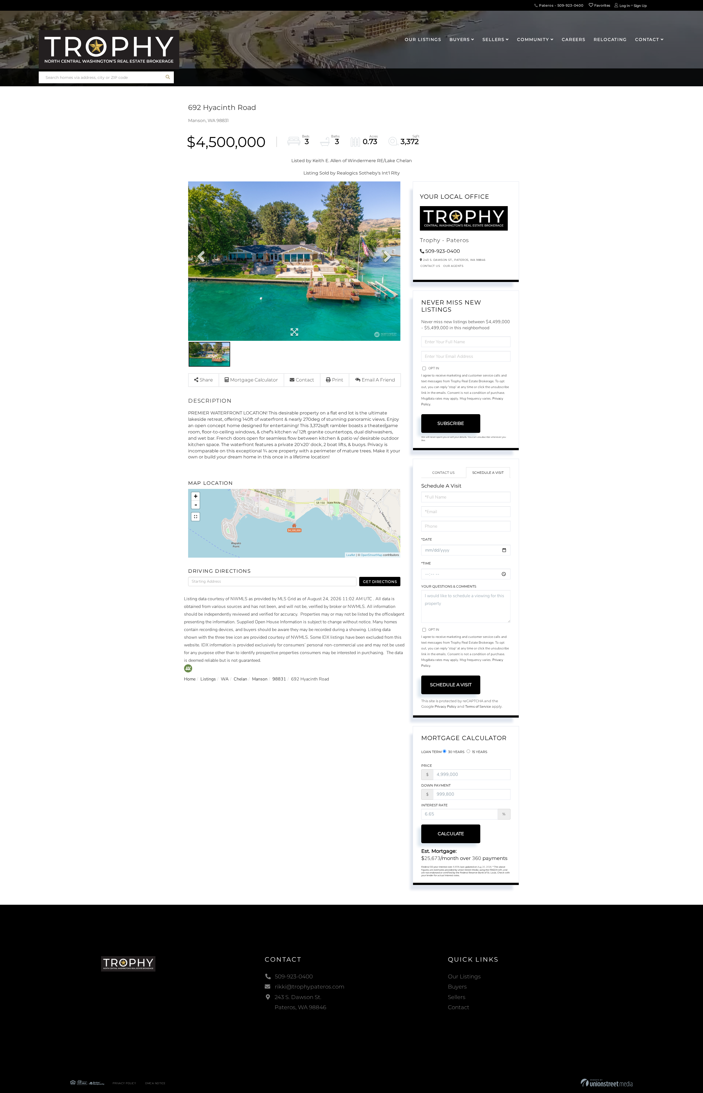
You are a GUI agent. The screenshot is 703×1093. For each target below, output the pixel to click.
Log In (625, 6)
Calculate (451, 833)
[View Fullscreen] (195, 517)
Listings (208, 679)
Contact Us (430, 266)
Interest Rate (434, 805)
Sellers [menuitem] (493, 39)
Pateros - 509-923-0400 (561, 5)
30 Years (455, 752)
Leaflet (350, 555)
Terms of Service (478, 706)
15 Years (479, 752)
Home (190, 679)
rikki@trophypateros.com (309, 986)
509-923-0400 (442, 251)
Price (426, 765)
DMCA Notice (155, 1083)
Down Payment (436, 785)
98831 (279, 679)
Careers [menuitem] (573, 39)
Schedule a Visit (488, 473)
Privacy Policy (445, 706)
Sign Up (640, 6)
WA (225, 679)
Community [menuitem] (533, 39)
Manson (259, 679)
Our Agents (453, 266)
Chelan (240, 679)
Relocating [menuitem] (610, 39)
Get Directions (380, 581)
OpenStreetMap (371, 555)
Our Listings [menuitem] (423, 39)
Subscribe (450, 423)
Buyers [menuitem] (460, 39)
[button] (168, 77)
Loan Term (431, 752)
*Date (426, 539)
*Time (426, 563)
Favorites (601, 5)
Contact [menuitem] (647, 39)
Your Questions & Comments (448, 586)
